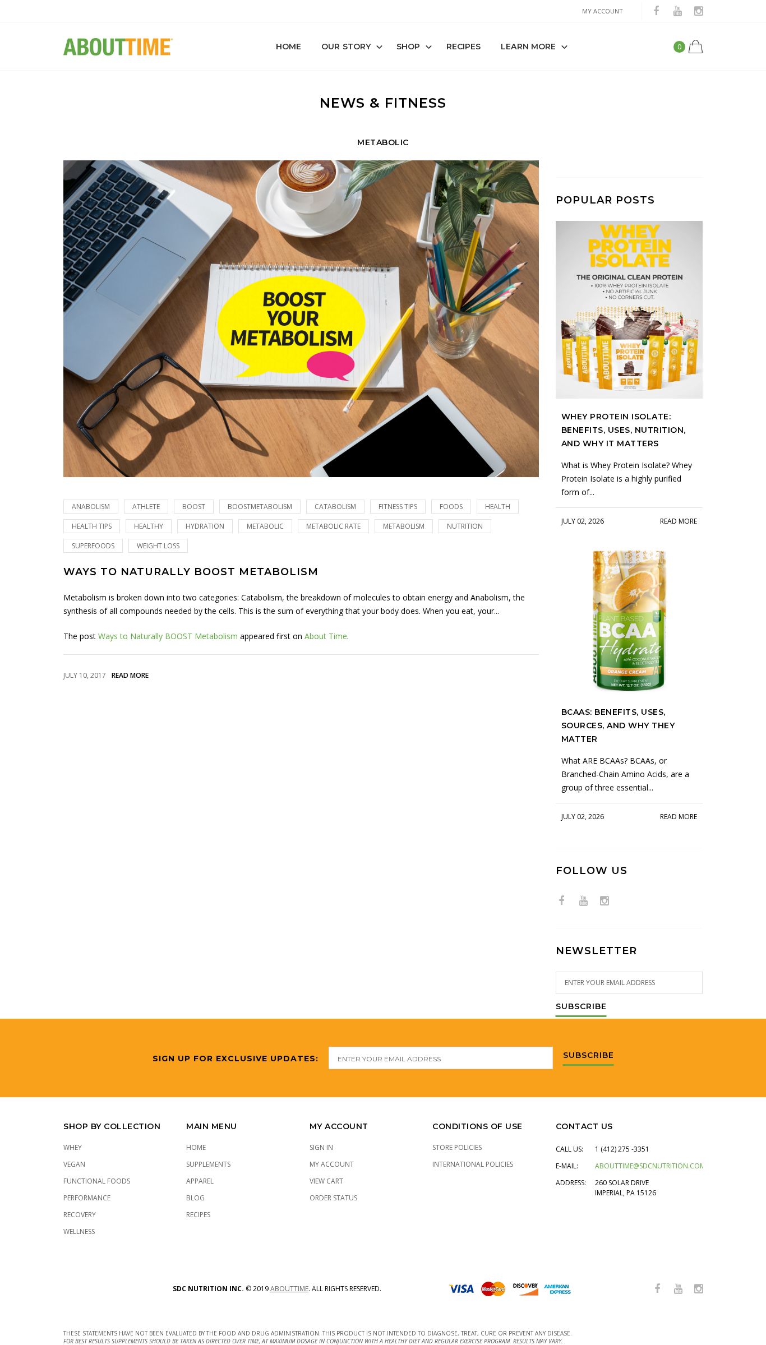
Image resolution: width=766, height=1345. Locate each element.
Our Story (346, 46)
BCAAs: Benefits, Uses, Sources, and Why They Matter (618, 725)
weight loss (158, 546)
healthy (148, 526)
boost (193, 506)
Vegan (74, 1164)
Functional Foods (96, 1181)
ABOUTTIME (289, 1288)
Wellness (79, 1231)
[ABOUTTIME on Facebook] (656, 11)
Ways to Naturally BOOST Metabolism (191, 572)
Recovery (79, 1214)
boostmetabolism (260, 506)
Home (288, 46)
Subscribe (581, 1006)
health (497, 506)
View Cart (326, 1181)
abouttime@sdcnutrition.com (650, 1166)
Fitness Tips (398, 506)
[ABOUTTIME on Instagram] (698, 11)
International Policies (472, 1164)
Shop (408, 46)
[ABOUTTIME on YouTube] (677, 11)
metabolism (403, 526)
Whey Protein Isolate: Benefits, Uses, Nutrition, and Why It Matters (623, 430)
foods (451, 506)
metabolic (265, 526)
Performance (86, 1198)
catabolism (335, 506)
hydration (205, 526)
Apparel (200, 1181)
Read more (130, 675)
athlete (146, 506)
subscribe (588, 1055)
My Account (332, 1164)
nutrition (465, 526)
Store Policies (457, 1147)
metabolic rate (333, 526)
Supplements (208, 1164)
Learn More (528, 46)
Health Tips (92, 526)
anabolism (91, 506)
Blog (195, 1198)
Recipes (463, 46)
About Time (325, 636)
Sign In (321, 1147)
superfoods (93, 546)
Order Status (333, 1198)
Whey (72, 1147)
